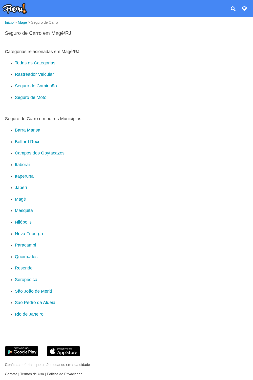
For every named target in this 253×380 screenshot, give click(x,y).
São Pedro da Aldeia (35, 302)
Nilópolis (23, 222)
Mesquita (24, 210)
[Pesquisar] (233, 9)
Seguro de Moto (30, 97)
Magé (20, 199)
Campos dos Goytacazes (39, 153)
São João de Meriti (33, 291)
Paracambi (25, 245)
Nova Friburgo (29, 233)
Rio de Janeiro (29, 314)
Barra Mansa (27, 130)
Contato (11, 374)
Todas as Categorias (35, 62)
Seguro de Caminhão (36, 85)
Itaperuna (24, 176)
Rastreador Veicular (34, 74)
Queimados (26, 256)
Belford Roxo (28, 141)
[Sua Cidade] (244, 9)
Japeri (21, 187)
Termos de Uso (32, 374)
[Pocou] (14, 13)
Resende (24, 268)
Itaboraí (22, 164)
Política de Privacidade (65, 374)
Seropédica (26, 279)
